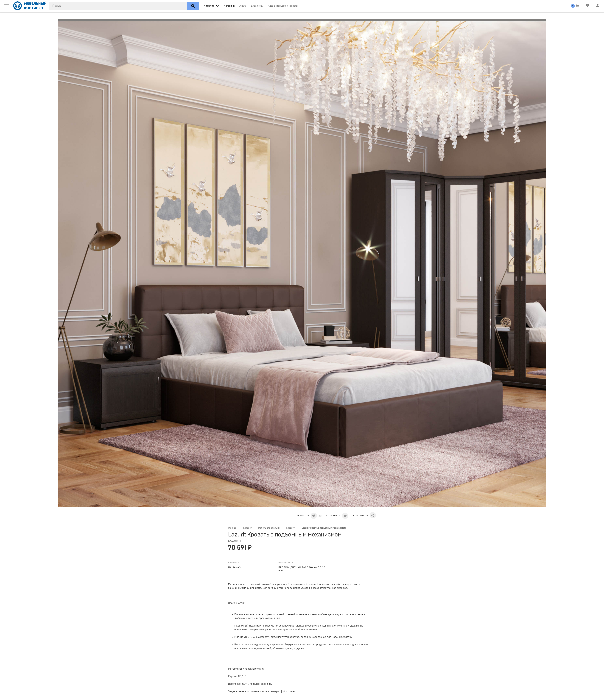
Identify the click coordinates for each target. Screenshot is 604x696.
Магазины (229, 6)
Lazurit (234, 540)
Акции (242, 6)
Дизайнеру (257, 6)
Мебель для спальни (269, 528)
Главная (232, 528)
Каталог (247, 528)
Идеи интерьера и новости (283, 6)
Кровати (290, 528)
